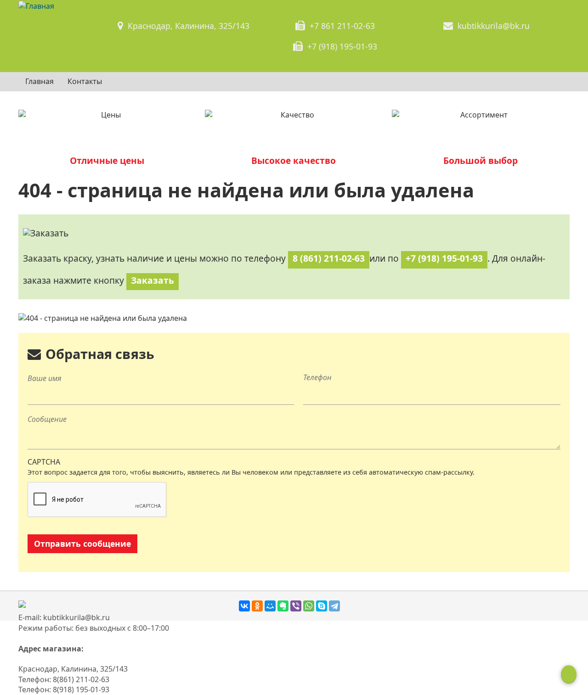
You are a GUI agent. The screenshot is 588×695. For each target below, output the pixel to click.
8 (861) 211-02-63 (329, 258)
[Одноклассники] (257, 605)
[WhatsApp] (308, 605)
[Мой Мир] (270, 605)
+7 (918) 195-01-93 (342, 46)
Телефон (317, 377)
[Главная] (36, 5)
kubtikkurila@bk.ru (494, 25)
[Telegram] (334, 605)
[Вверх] (569, 674)
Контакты (85, 81)
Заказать (152, 280)
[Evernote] (282, 605)
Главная (39, 81)
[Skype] (321, 605)
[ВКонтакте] (244, 605)
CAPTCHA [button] (44, 462)
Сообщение (47, 419)
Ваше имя (45, 378)
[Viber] (295, 605)
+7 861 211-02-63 (342, 25)
